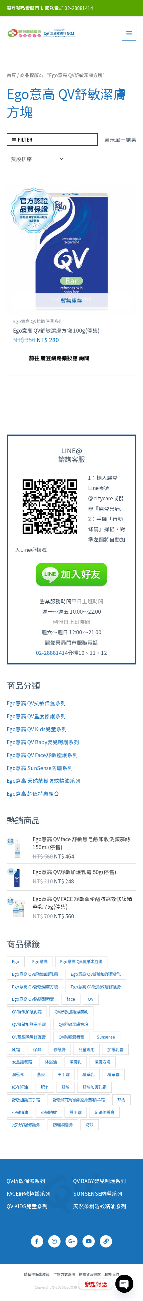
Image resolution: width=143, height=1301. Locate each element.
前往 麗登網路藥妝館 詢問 (59, 357)
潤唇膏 (18, 1074)
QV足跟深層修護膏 (29, 1037)
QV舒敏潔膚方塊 (73, 1024)
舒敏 (66, 1087)
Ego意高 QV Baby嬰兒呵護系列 (43, 742)
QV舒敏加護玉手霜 (29, 1024)
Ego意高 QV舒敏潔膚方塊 (35, 987)
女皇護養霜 (22, 1062)
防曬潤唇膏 (63, 1125)
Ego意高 (40, 961)
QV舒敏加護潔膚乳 (71, 1012)
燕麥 (41, 1074)
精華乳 (88, 1074)
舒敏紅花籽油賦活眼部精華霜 (79, 1100)
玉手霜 (64, 1074)
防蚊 (89, 1125)
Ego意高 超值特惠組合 (33, 793)
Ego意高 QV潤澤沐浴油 (81, 961)
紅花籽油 (20, 1087)
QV (90, 999)
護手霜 (75, 1112)
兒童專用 (86, 1049)
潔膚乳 (75, 1062)
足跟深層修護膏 (26, 1125)
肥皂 (45, 1087)
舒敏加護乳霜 (94, 1087)
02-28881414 (52, 652)
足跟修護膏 (104, 1112)
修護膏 (60, 1049)
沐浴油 (51, 1062)
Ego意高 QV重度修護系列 (36, 716)
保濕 (37, 1049)
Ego (15, 961)
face (71, 999)
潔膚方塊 (102, 1062)
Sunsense (106, 1037)
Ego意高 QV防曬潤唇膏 (33, 999)
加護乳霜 (115, 1049)
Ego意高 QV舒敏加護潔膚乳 (96, 974)
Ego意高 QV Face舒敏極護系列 (42, 754)
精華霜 (113, 1074)
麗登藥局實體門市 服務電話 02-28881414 (50, 8)
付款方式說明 (64, 1274)
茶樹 (121, 1100)
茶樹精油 (20, 1112)
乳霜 (16, 1049)
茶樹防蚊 (49, 1112)
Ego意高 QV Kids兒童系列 (37, 729)
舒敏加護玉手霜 (26, 1100)
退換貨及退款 (90, 1274)
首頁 (11, 74)
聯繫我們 (111, 1274)
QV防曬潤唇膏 (71, 1037)
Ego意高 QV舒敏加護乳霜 (35, 974)
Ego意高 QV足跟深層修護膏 (96, 987)
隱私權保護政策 (37, 1274)
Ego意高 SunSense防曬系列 (40, 767)
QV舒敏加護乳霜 (27, 1012)
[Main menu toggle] (129, 33)
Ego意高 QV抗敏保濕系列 (36, 703)
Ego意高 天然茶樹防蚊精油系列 (43, 780)
